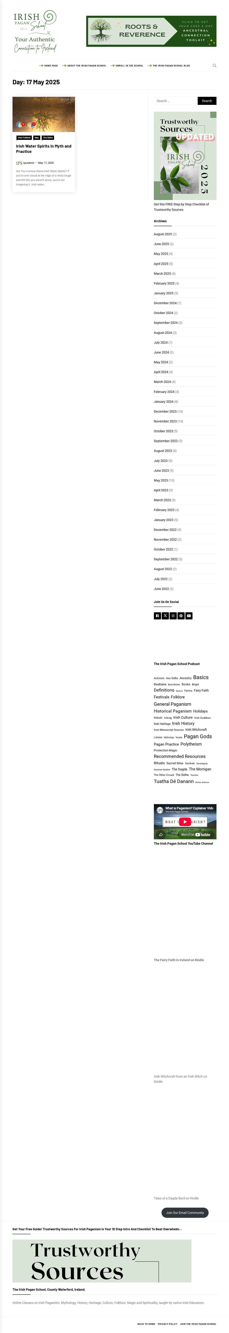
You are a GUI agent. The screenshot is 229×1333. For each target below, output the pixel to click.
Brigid (195, 684)
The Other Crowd (164, 775)
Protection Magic (165, 750)
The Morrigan (200, 769)
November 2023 (165, 421)
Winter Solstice (202, 782)
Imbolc (158, 717)
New (37, 137)
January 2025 (163, 293)
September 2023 (166, 441)
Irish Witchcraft (196, 729)
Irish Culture (183, 717)
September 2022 (166, 559)
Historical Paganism (173, 711)
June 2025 (161, 244)
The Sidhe (48, 137)
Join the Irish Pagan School (198, 1324)
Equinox (179, 691)
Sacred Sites (174, 763)
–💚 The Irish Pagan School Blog (169, 65)
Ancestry (186, 678)
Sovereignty (202, 763)
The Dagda (179, 769)
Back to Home (146, 1324)
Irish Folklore (24, 137)
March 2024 (162, 382)
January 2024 (163, 401)
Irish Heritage (162, 724)
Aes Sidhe (172, 678)
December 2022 (165, 530)
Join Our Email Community (185, 1213)
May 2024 (161, 362)
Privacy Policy (167, 1324)
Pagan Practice (166, 744)
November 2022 (165, 539)
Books (186, 684)
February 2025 (164, 283)
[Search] (214, 66)
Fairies (188, 690)
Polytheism (191, 744)
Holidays (200, 711)
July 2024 (161, 342)
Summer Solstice (162, 769)
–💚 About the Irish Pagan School (84, 65)
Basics (201, 677)
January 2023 (163, 520)
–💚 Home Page (48, 65)
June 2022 (161, 589)
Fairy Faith (201, 690)
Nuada (179, 737)
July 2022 (161, 579)
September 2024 (166, 323)
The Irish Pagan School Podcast (177, 664)
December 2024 (165, 303)
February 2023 (164, 510)
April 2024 (161, 372)
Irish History (183, 723)
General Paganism (172, 704)
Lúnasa (158, 737)
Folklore (178, 697)
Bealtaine (160, 684)
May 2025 (161, 254)
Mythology (169, 737)
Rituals (159, 763)
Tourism (194, 775)
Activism (159, 678)
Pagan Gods (198, 736)
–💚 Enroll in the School (127, 65)
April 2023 (161, 490)
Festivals (161, 697)
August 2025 (163, 234)
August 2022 (163, 569)
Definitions (164, 690)
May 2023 (161, 480)
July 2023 (161, 461)
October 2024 (163, 313)
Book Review (174, 684)
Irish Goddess (202, 717)
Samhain (190, 763)
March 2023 (162, 500)
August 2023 (163, 451)
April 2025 (161, 264)
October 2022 (163, 549)
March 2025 (162, 273)
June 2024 (161, 352)
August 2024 (163, 333)
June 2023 (161, 470)
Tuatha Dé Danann (174, 781)
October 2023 (163, 431)
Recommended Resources (180, 756)
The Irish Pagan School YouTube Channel (183, 843)
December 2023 (165, 411)
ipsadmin (28, 163)
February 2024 (164, 392)
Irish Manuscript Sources (169, 729)
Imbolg (168, 717)
